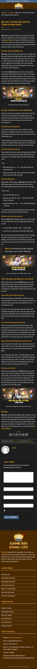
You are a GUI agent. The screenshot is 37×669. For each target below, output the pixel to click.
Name (6, 486)
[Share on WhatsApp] (10, 434)
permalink (30, 441)
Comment (7, 470)
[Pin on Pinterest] (23, 434)
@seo (19, 29)
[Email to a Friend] (20, 434)
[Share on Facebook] (13, 434)
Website (6, 502)
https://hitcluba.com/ (16, 637)
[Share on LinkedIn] (26, 434)
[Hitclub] (18, 6)
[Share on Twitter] (16, 434)
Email (6, 494)
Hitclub (3, 13)
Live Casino (10, 13)
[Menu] (2, 6)
